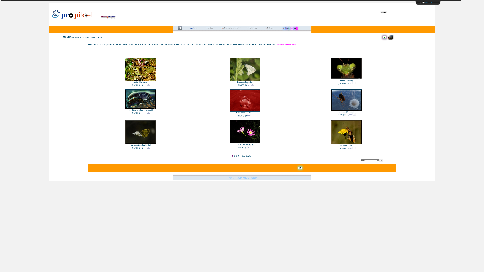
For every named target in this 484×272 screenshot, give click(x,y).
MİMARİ (117, 44)
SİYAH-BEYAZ (222, 44)
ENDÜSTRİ (179, 44)
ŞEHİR (109, 44)
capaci (349, 80)
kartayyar (143, 82)
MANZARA (134, 44)
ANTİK (241, 44)
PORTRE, (92, 44)
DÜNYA (189, 44)
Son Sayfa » (247, 156)
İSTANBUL (209, 44)
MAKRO (155, 44)
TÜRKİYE (198, 44)
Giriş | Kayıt (428, 2)
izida (148, 145)
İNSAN (233, 44)
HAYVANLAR (166, 44)
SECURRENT (269, 44)
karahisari (249, 144)
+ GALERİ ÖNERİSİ (286, 44)
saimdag (249, 82)
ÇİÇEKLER (145, 44)
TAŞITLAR (257, 44)
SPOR (248, 44)
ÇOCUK (101, 44)
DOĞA (125, 44)
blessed (149, 110)
